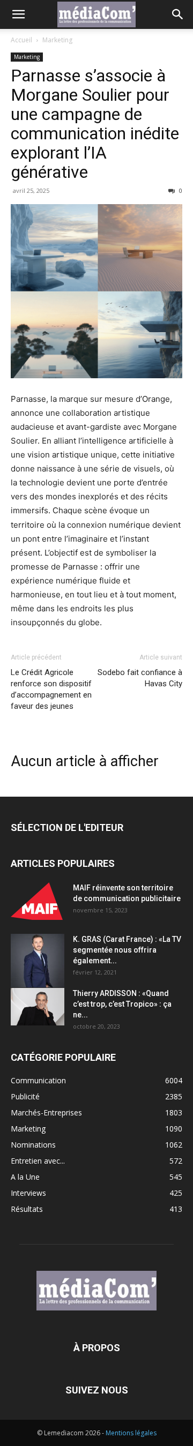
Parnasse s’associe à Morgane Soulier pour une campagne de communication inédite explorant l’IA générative (95, 123)
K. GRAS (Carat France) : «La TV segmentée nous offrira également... (127, 950)
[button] (18, 14)
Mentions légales (131, 1432)
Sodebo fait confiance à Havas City (140, 678)
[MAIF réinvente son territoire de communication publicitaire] (37, 901)
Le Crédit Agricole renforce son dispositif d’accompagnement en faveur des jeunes (51, 689)
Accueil (21, 39)
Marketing (57, 39)
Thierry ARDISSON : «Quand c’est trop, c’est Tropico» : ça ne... (122, 1004)
